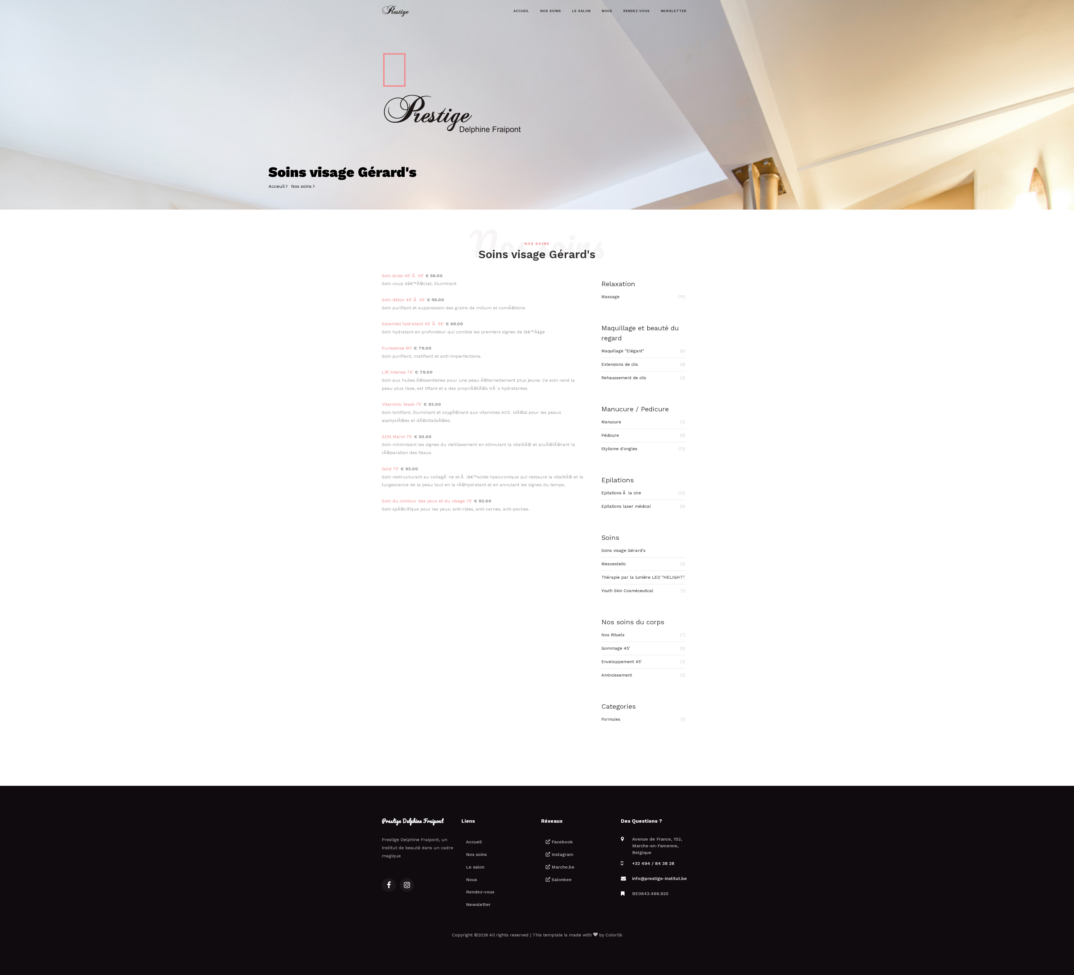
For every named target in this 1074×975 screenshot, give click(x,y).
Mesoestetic (643, 563)
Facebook (561, 841)
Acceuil (277, 186)
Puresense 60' (397, 348)
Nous (607, 11)
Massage (643, 296)
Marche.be (562, 867)
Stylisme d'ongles (643, 448)
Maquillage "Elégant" (643, 351)
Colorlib (614, 935)
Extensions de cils (643, 364)
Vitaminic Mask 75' (402, 404)
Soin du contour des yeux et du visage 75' (427, 501)
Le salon (581, 11)
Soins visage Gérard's (623, 550)
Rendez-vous (636, 11)
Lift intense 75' (397, 372)
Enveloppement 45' (643, 661)
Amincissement (643, 675)
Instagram (561, 854)
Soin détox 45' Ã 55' (403, 299)
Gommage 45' (643, 648)
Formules (643, 719)
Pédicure (643, 435)
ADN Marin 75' (397, 436)
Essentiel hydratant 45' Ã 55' (413, 323)
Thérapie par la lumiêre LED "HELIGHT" (643, 577)
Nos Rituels (643, 634)
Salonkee (561, 879)
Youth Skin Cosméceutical (643, 590)
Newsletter (674, 11)
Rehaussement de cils (643, 377)
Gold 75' (390, 468)
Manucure (643, 421)
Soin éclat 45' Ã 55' (403, 275)
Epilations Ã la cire (643, 492)
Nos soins (550, 11)
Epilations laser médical (643, 506)
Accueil (521, 11)
